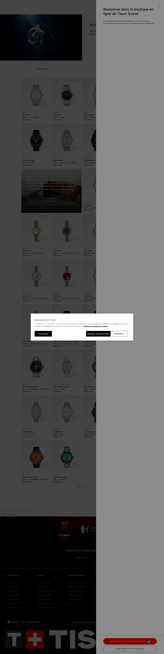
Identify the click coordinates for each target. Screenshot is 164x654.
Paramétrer (119, 333)
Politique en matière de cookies (95, 326)
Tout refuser (43, 333)
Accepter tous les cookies (98, 333)
